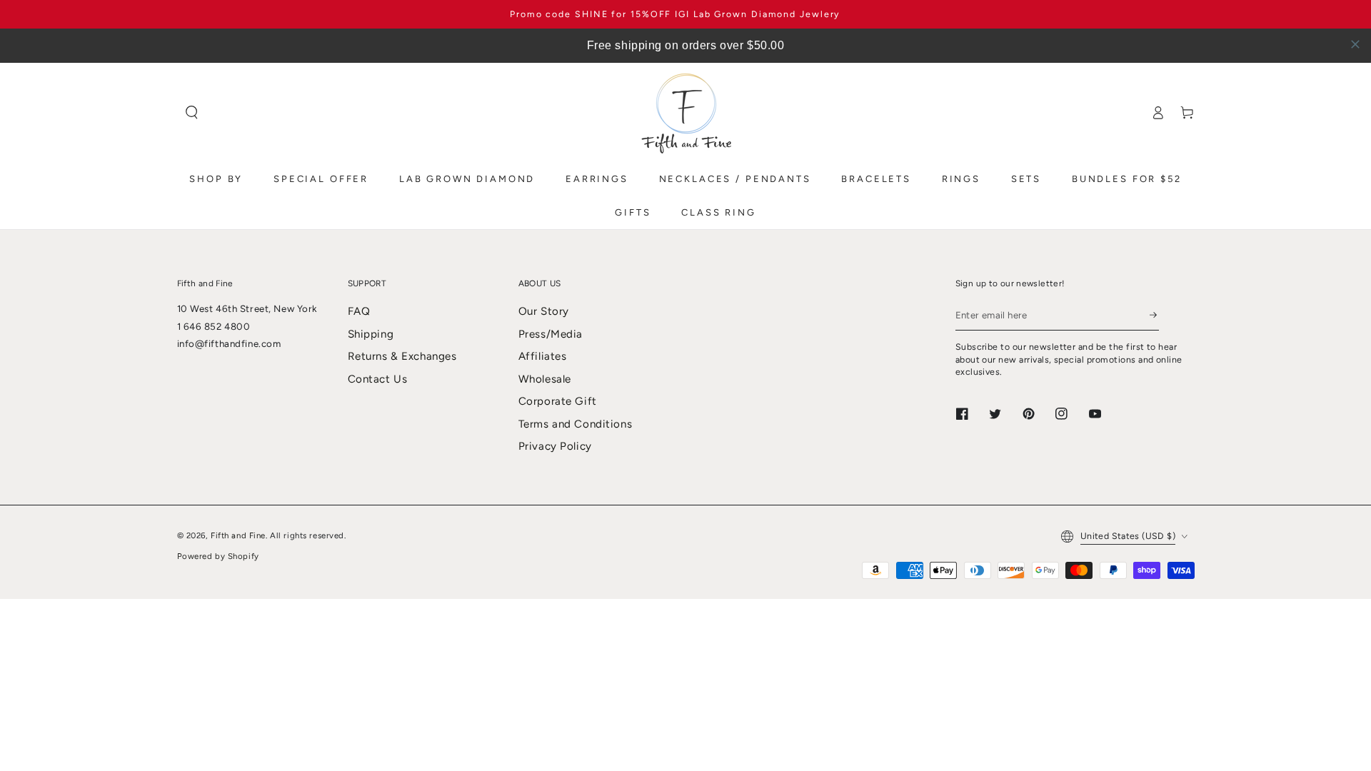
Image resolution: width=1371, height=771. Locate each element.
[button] (192, 113)
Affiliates (542, 356)
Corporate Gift (557, 401)
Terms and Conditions (575, 424)
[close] (1355, 44)
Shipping (371, 334)
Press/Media (550, 334)
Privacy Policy (555, 446)
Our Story (543, 311)
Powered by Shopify (218, 556)
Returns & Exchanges (402, 356)
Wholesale (544, 379)
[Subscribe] (1154, 315)
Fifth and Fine (238, 535)
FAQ (359, 311)
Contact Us (378, 379)
